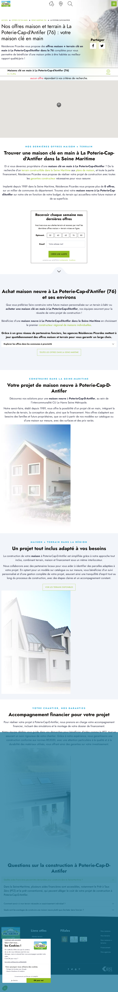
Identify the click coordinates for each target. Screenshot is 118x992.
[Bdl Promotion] (64, 939)
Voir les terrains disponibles (59, 587)
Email (42, 244)
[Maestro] (83, 939)
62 (66, 235)
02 (50, 235)
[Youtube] (76, 969)
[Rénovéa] (74, 939)
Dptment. (40, 235)
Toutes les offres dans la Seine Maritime (59, 352)
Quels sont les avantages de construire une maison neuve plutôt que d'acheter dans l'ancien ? (44, 909)
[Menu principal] (114, 3)
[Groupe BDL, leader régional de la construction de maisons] (107, 969)
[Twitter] (72, 969)
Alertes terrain (37, 936)
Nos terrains (105, 935)
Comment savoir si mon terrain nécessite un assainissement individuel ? (34, 903)
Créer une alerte (59, 254)
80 (81, 235)
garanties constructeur (43, 178)
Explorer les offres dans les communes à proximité (28, 343)
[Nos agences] (60, 3)
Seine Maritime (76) (38, 20)
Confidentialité (63, 260)
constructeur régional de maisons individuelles (65, 325)
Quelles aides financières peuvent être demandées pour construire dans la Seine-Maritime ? (43, 879)
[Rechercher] (70, 3)
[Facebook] (68, 969)
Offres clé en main (20, 20)
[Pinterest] (79, 969)
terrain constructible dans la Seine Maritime (46, 170)
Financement (105, 947)
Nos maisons (105, 931)
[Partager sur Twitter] (102, 46)
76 (74, 235)
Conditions (72, 260)
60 (58, 235)
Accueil (4, 20)
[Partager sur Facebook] (93, 46)
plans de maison (85, 170)
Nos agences (106, 952)
